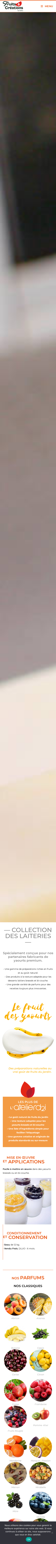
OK (28, 1539)
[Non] (52, 1532)
